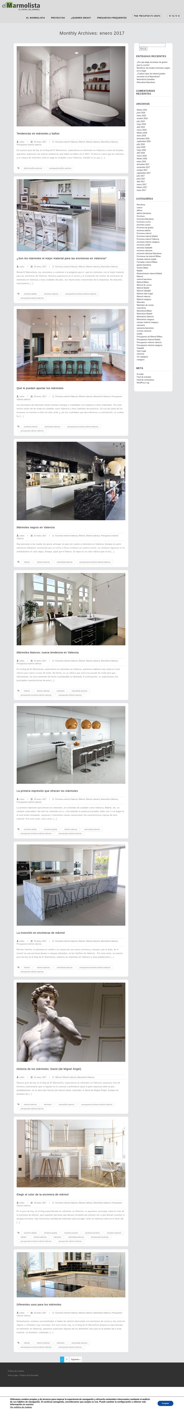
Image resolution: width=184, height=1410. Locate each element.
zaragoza (140, 360)
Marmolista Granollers (146, 79)
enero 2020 (141, 116)
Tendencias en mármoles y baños (38, 133)
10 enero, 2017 (39, 142)
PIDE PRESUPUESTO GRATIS (147, 16)
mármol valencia (43, 562)
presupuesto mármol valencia (32, 298)
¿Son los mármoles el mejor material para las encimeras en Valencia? (62, 258)
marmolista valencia (52, 427)
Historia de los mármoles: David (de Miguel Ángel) (49, 1069)
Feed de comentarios (145, 380)
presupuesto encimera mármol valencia (80, 294)
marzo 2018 (141, 156)
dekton (139, 210)
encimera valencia (51, 294)
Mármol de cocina (144, 285)
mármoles (61, 691)
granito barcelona (144, 265)
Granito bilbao (142, 268)
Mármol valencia (93, 142)
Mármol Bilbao (143, 282)
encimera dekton (30, 294)
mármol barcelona (144, 279)
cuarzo (139, 208)
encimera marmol (31, 427)
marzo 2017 (141, 184)
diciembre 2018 (143, 139)
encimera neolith (143, 245)
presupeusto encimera (100, 1237)
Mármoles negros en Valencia (36, 527)
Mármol (82, 142)
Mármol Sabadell (144, 291)
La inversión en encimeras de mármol (41, 932)
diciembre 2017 (143, 164)
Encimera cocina (144, 222)
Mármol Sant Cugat (145, 294)
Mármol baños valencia (33, 168)
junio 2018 (141, 147)
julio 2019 (141, 121)
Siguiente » (75, 1359)
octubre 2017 (142, 170)
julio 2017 (141, 176)
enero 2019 (141, 136)
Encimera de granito (145, 228)
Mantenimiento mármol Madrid (149, 274)
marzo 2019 (141, 130)
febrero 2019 (142, 133)
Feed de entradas (144, 377)
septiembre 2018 (144, 141)
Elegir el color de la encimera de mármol (43, 1194)
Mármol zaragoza (144, 299)
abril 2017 (141, 182)
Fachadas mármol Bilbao (147, 262)
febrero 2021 (142, 110)
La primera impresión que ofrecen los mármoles (47, 791)
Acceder (140, 374)
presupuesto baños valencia (60, 168)
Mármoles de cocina (145, 305)
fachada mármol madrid (146, 259)
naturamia (141, 325)
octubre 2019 (142, 118)
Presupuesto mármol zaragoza (149, 345)
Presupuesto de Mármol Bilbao (149, 337)
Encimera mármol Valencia (66, 142)
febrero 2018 (142, 159)
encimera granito (50, 829)
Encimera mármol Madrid (147, 236)
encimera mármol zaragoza (148, 242)
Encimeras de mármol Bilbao (149, 256)
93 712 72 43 (174, 16)
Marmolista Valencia (109, 142)
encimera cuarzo (144, 225)
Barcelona (141, 205)
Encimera (141, 216)
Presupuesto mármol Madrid (148, 340)
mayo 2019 (141, 124)
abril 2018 (141, 153)
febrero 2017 (142, 187)
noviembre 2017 (143, 167)
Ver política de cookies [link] (21, 1407)
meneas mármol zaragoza (147, 322)
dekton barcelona (144, 213)
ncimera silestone (144, 331)
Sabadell (140, 348)
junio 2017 (141, 179)
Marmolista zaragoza (145, 319)
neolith (139, 334)
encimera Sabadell (144, 248)
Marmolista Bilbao (144, 311)
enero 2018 (141, 162)
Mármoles (141, 302)
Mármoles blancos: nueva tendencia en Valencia (48, 652)
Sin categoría (142, 357)
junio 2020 (141, 113)
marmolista (141, 308)
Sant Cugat (141, 351)
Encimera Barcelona (145, 219)
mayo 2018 (141, 150)
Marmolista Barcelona (146, 82)
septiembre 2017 (144, 173)
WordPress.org (143, 383)
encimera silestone (92, 1233)
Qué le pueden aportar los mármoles (40, 388)
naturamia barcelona (145, 328)
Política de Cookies (16, 1371)
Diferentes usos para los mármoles (39, 1304)
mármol (27, 562)
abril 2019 (141, 127)
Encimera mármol (144, 233)
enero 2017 (141, 190)
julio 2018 (141, 144)
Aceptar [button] (165, 1403)
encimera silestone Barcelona (149, 254)
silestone (140, 354)
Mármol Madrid (143, 288)
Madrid (139, 271)
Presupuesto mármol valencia (29, 145)
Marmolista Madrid (144, 314)
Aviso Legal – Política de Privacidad (23, 1375)
